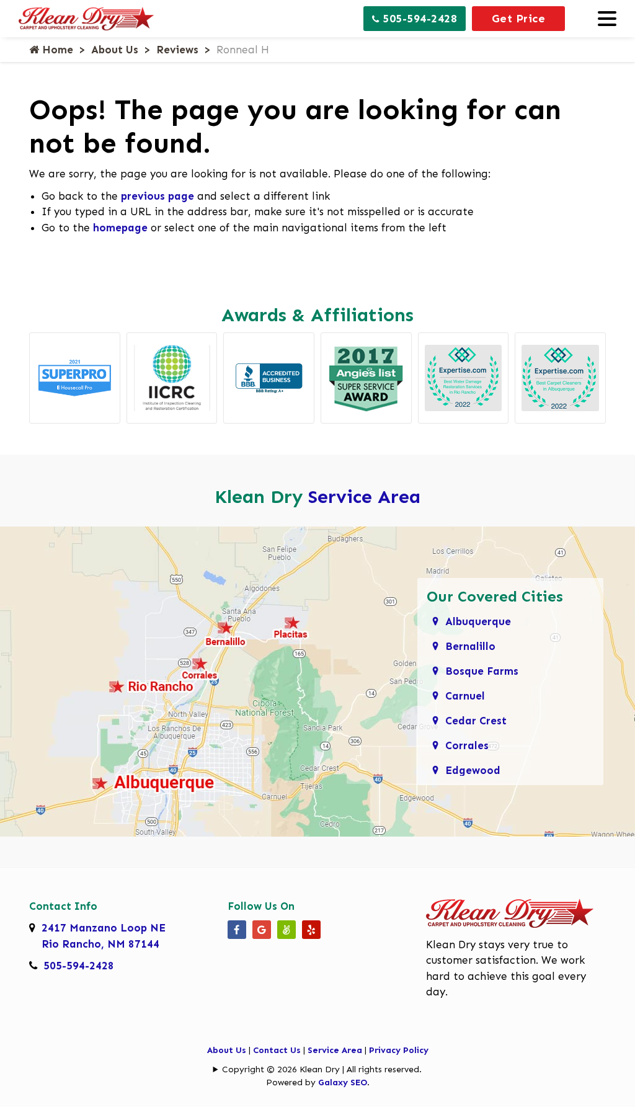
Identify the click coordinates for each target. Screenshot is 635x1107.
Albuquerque (478, 621)
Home (56, 49)
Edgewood (472, 770)
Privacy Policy (399, 1050)
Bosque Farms (481, 671)
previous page (157, 196)
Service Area (364, 497)
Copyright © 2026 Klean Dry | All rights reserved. (322, 1069)
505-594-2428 (419, 18)
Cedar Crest (476, 720)
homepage (120, 227)
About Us (114, 49)
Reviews (177, 49)
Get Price (519, 18)
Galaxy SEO (342, 1082)
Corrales (467, 745)
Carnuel (465, 696)
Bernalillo (470, 646)
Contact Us (277, 1050)
